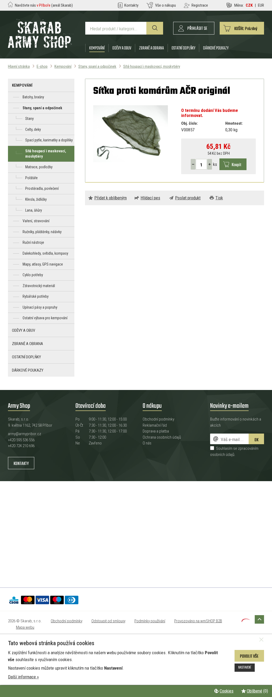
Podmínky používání (149, 621)
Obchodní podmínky (158, 419)
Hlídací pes (150, 197)
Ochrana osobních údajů (162, 437)
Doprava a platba (156, 431)
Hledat (154, 28)
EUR (261, 5)
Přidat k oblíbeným (110, 197)
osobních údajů (222, 454)
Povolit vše (249, 656)
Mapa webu (25, 627)
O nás (147, 443)
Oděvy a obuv (121, 48)
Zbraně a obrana (151, 48)
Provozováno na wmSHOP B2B (198, 621)
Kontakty (21, 463)
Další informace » (23, 676)
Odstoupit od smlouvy (108, 621)
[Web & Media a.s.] (245, 620)
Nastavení (244, 667)
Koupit (236, 165)
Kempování (97, 48)
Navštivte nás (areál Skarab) (44, 5)
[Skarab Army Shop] (40, 47)
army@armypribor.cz (24, 433)
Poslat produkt (188, 197)
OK (256, 440)
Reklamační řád (155, 425)
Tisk (219, 197)
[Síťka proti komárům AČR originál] (130, 133)
